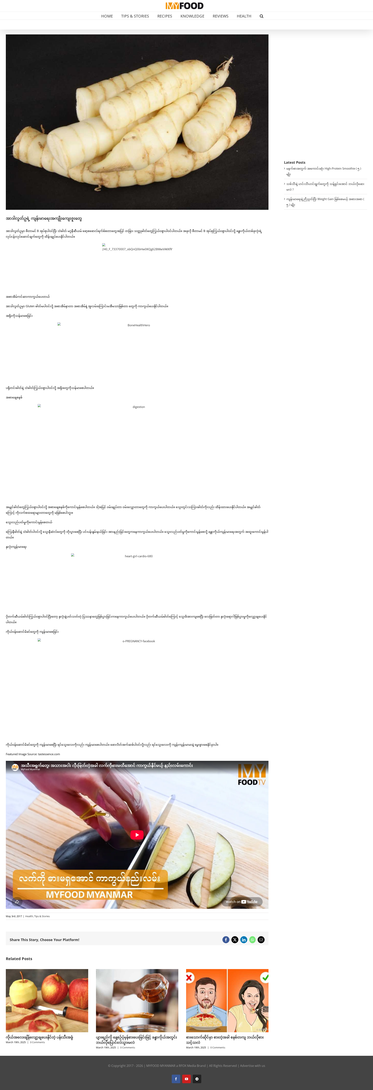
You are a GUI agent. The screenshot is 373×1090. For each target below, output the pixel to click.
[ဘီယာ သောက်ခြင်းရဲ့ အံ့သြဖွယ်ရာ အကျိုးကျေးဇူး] (227, 971)
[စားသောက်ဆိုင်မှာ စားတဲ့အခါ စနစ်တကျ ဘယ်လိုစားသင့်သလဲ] (137, 971)
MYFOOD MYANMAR (160, 1066)
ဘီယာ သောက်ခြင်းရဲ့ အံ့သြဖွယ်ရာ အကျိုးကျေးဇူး (223, 1037)
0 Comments (37, 1047)
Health (29, 916)
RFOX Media (187, 1066)
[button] (261, 16)
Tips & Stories (42, 916)
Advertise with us (252, 1066)
